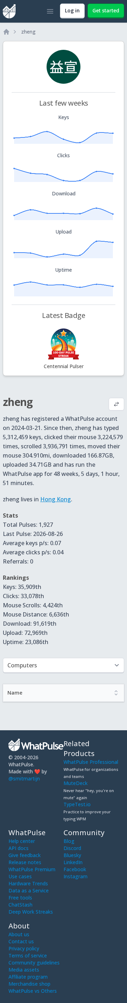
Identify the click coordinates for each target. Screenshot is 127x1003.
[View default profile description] (116, 405)
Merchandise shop (29, 983)
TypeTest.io (77, 804)
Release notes (24, 862)
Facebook (75, 869)
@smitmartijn (24, 778)
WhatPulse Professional (91, 762)
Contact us (21, 941)
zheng (28, 31)
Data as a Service (28, 890)
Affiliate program (28, 976)
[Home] (6, 31)
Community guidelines (34, 962)
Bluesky (72, 855)
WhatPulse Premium (31, 869)
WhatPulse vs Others (32, 990)
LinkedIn (73, 862)
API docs (18, 848)
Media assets (23, 969)
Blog (69, 841)
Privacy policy (23, 948)
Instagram (75, 876)
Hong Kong (55, 499)
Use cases (20, 876)
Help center (21, 841)
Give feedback (24, 855)
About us (18, 934)
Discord (72, 848)
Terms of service (27, 955)
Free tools (20, 897)
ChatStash (20, 904)
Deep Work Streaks (30, 911)
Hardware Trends (28, 883)
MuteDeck (75, 783)
